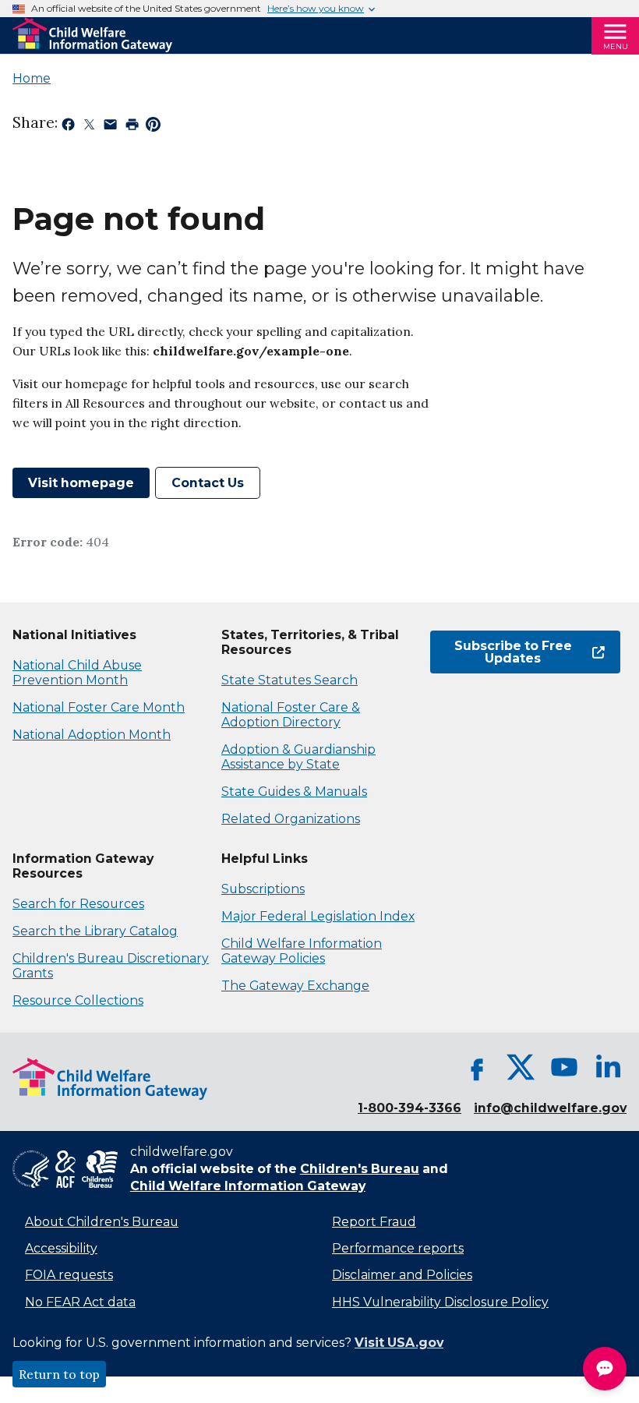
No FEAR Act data (80, 1302)
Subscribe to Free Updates (501, 652)
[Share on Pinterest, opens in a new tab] (153, 127)
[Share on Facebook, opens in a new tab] (68, 127)
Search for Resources (78, 903)
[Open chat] (605, 1369)
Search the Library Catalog (95, 931)
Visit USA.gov (399, 1342)
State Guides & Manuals (294, 791)
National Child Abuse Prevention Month (77, 672)
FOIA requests (69, 1274)
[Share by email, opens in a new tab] (110, 127)
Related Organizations (290, 818)
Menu (615, 46)
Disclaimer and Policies (402, 1274)
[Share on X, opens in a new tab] (89, 127)
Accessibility (61, 1248)
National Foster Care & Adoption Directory (290, 715)
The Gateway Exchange (295, 985)
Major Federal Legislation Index (318, 916)
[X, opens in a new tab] (520, 1067)
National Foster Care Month (98, 707)
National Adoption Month (91, 734)
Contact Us (207, 482)
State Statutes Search (289, 680)
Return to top (59, 1374)
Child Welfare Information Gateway (247, 1186)
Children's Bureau (359, 1168)
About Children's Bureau (101, 1221)
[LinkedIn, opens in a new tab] (608, 1067)
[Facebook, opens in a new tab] (477, 1067)
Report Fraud (374, 1221)
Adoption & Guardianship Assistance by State (298, 757)
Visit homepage (81, 482)
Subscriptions (263, 889)
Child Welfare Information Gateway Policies (301, 951)
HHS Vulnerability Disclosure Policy (440, 1302)
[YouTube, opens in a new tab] (564, 1067)
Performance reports (398, 1248)
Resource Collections (77, 1000)
